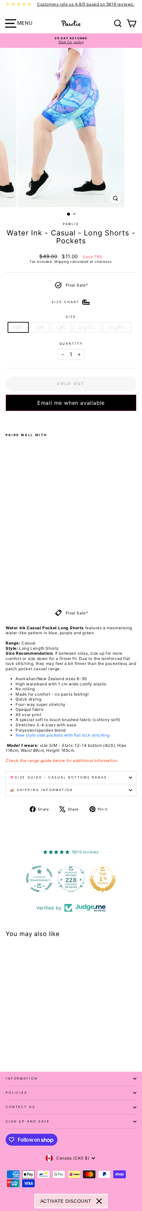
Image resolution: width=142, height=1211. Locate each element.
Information (22, 1078)
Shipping (61, 261)
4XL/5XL (117, 327)
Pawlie (71, 224)
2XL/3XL (87, 327)
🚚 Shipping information (41, 790)
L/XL (61, 327)
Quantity (71, 343)
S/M (40, 327)
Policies (16, 1092)
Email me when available (71, 402)
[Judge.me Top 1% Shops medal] (102, 879)
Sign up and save (28, 1121)
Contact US (20, 1107)
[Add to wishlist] (8, 419)
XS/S (18, 327)
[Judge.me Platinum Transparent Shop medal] (39, 879)
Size (71, 317)
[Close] (99, 1201)
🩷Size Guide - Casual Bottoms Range (58, 777)
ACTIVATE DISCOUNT (65, 1201)
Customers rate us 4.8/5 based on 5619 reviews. (85, 4)
